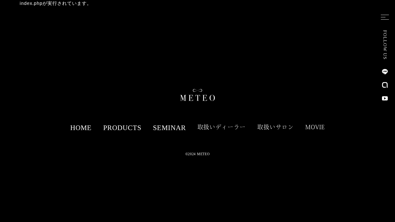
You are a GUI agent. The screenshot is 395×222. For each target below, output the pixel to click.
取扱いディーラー (222, 127)
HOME (81, 128)
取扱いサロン (275, 127)
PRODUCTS (122, 128)
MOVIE (315, 127)
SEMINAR (169, 128)
